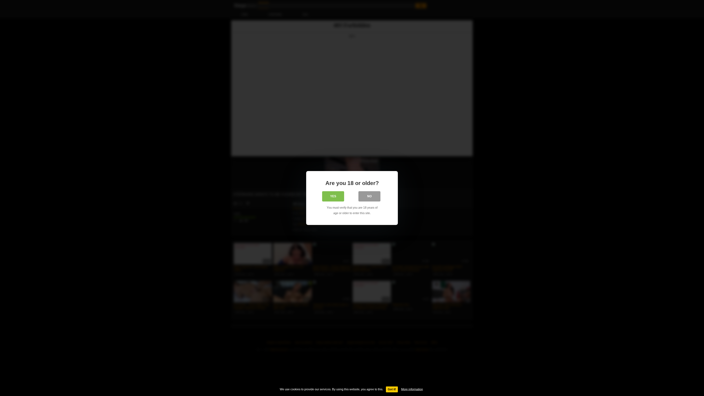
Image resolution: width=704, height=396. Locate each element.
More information (412, 389)
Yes (333, 196)
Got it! (392, 389)
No (369, 196)
